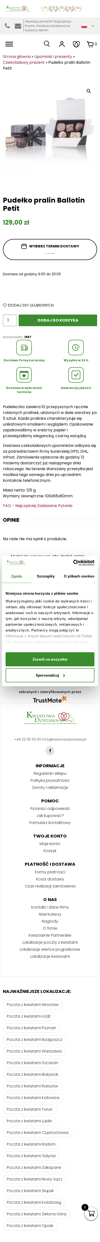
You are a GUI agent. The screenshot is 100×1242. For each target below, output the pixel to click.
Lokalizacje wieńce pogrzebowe (50, 949)
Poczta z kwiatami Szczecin (32, 1063)
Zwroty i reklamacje (50, 787)
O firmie (50, 928)
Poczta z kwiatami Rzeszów (32, 1086)
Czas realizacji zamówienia (50, 886)
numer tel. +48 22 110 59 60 (7, 26)
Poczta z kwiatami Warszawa (34, 1051)
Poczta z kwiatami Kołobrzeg (34, 1202)
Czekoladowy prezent (24, 62)
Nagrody (50, 921)
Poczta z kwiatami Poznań (31, 1028)
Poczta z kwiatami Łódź (28, 1016)
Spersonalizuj (47, 675)
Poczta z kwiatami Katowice (33, 1097)
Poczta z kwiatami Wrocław (32, 1004)
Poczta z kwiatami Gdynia (31, 1156)
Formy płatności (50, 872)
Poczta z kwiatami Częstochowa (37, 1132)
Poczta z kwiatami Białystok (32, 1074)
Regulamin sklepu (50, 773)
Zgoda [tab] (16, 576)
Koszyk (50, 851)
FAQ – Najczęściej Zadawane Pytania (37, 505)
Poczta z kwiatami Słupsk (30, 1191)
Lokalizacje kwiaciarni (50, 956)
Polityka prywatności (50, 780)
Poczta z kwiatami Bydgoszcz (34, 1039)
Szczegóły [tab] (46, 576)
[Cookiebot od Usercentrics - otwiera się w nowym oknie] (73, 563)
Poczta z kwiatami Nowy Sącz (34, 1179)
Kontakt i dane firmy (50, 907)
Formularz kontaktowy (50, 822)
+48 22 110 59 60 (27, 739)
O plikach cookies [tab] (79, 576)
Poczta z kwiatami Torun (30, 1109)
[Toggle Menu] (9, 44)
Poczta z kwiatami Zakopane (34, 1167)
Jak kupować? (50, 815)
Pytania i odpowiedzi (50, 808)
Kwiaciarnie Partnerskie (50, 935)
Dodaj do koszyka (58, 320)
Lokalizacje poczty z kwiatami (50, 942)
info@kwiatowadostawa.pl (18, 26)
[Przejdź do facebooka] (50, 750)
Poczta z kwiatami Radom (31, 1144)
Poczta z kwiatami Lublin (29, 1121)
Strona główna (17, 56)
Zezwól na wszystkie (50, 659)
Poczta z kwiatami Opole (30, 1225)
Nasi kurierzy (50, 914)
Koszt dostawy (50, 879)
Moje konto (50, 843)
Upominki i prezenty (53, 56)
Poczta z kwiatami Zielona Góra (36, 1214)
